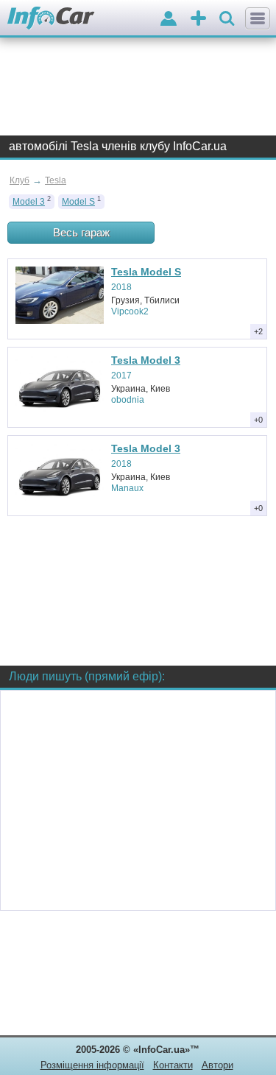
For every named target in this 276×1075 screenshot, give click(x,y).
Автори (217, 1065)
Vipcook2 (130, 311)
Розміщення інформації (92, 1065)
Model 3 (29, 202)
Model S (78, 202)
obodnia (127, 400)
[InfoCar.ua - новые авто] (51, 19)
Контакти (173, 1065)
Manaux (127, 488)
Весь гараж (81, 232)
